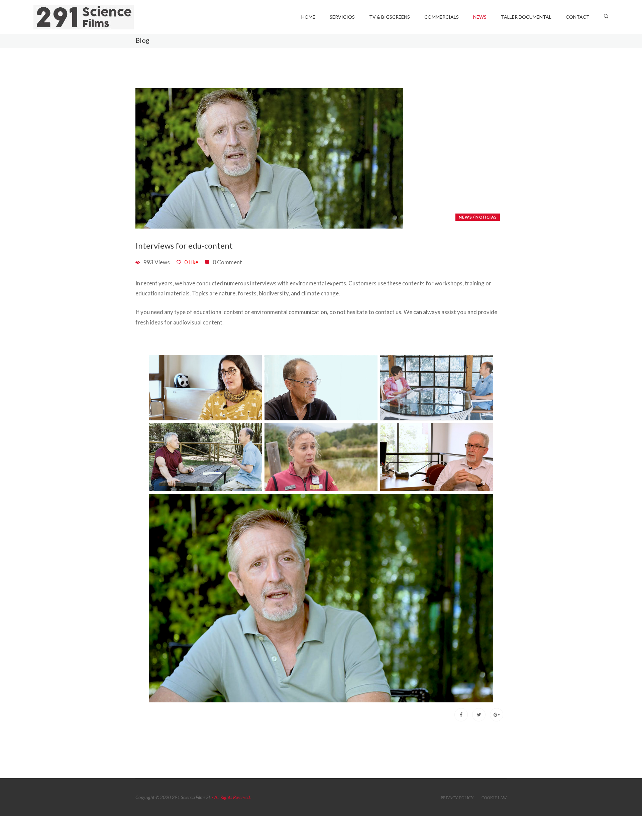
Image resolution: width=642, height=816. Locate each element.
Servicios (342, 17)
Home (308, 17)
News (480, 17)
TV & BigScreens (389, 17)
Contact (578, 17)
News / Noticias (478, 217)
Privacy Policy (457, 798)
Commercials (441, 17)
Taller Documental (526, 17)
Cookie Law (494, 798)
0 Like (191, 262)
